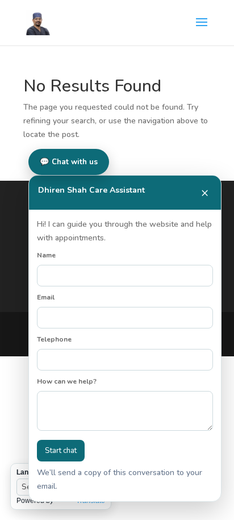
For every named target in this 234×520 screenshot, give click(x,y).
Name (46, 255)
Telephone (54, 339)
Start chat (61, 451)
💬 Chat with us (69, 162)
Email (46, 297)
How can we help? (67, 381)
